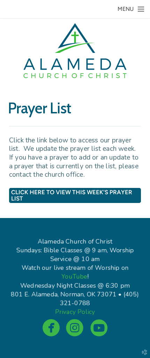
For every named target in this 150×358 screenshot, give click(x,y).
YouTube (74, 276)
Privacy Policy (75, 312)
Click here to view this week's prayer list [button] (71, 195)
